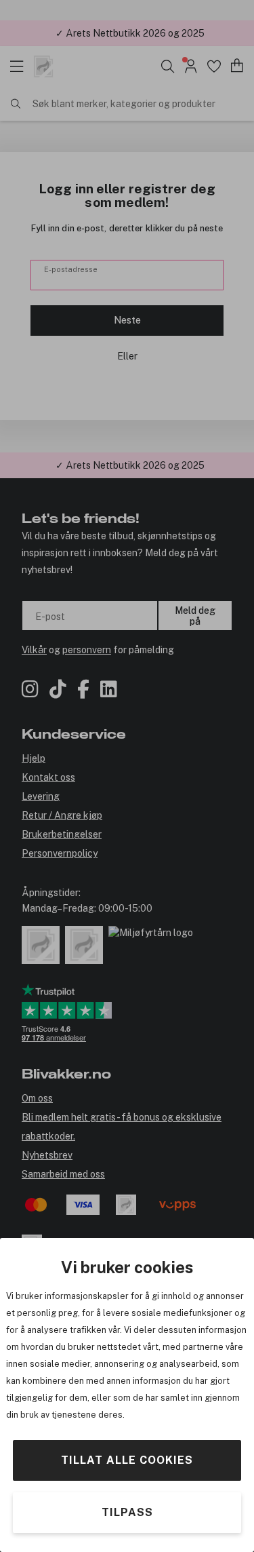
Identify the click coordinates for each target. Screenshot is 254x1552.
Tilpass (127, 1512)
